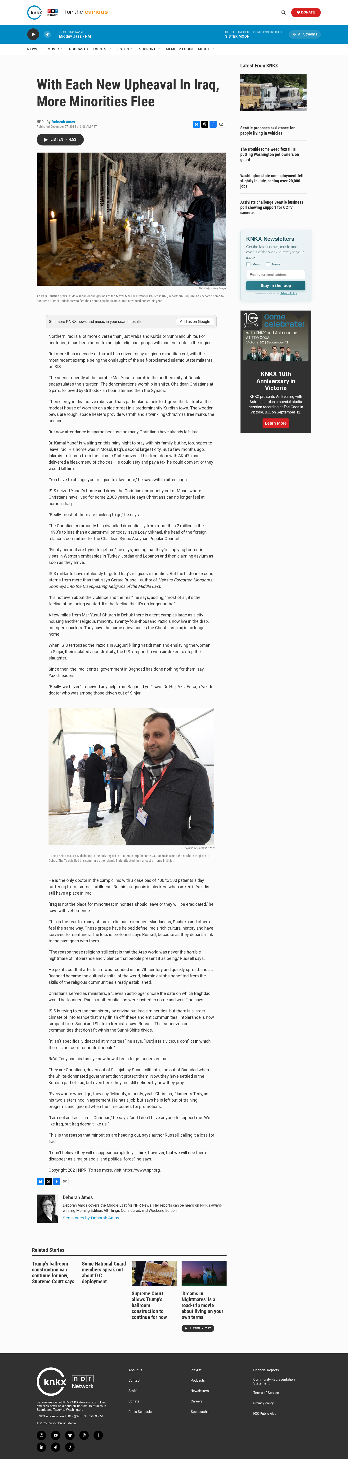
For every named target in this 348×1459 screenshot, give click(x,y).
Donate (308, 12)
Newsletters (200, 1391)
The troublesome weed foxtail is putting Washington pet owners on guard (269, 154)
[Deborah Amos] (47, 1209)
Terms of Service (266, 1393)
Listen (123, 49)
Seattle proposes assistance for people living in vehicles (267, 130)
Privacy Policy (289, 293)
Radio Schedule (140, 1412)
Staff (133, 1391)
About (204, 49)
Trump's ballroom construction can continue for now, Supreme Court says (53, 1272)
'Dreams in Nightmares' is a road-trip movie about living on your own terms (202, 1305)
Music (53, 49)
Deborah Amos (63, 121)
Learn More (276, 423)
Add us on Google (195, 322)
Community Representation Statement (274, 1381)
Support (147, 49)
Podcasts (78, 49)
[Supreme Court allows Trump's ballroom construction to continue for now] (154, 1273)
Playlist (196, 1370)
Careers (197, 1401)
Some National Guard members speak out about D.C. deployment (104, 1272)
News (32, 49)
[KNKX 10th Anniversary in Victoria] (276, 337)
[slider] (55, 34)
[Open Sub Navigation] (41, 49)
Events (100, 49)
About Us (135, 1370)
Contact (134, 1380)
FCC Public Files (264, 1413)
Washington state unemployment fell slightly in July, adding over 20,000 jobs (271, 181)
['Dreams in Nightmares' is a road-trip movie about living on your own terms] (204, 1273)
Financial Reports (266, 1370)
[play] (33, 34)
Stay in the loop (276, 285)
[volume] (47, 34)
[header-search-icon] (283, 12)
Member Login (179, 49)
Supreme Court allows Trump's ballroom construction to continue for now (149, 1305)
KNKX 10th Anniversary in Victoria (275, 381)
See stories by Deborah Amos (91, 1218)
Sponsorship (200, 1412)
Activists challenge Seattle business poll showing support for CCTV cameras (271, 207)
